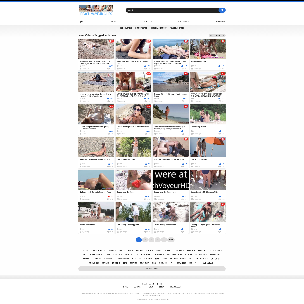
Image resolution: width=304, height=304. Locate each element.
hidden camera (215, 254)
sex (154, 263)
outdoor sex (202, 259)
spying (159, 250)
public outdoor (122, 259)
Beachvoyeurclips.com (149, 299)
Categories (220, 22)
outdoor (215, 259)
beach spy (144, 263)
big (190, 263)
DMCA (161, 287)
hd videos (136, 259)
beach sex (146, 255)
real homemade (215, 250)
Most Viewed (183, 22)
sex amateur (201, 255)
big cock (191, 250)
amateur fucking (174, 254)
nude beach (208, 263)
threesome (108, 259)
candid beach (178, 250)
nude (130, 250)
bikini (197, 263)
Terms (150, 287)
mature (105, 263)
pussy (128, 255)
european (96, 259)
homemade (159, 255)
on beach (163, 263)
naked (167, 250)
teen (107, 255)
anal (171, 263)
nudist (139, 250)
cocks (164, 259)
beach (122, 250)
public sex (94, 263)
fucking (116, 263)
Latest (113, 22)
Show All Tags (152, 269)
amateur (117, 255)
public (86, 259)
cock (84, 255)
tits (125, 263)
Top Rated (147, 22)
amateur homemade (178, 259)
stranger (181, 263)
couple (149, 250)
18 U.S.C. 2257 (175, 287)
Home (81, 22)
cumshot (148, 259)
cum (136, 254)
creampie (112, 250)
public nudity (98, 250)
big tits (133, 263)
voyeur (201, 250)
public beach (96, 255)
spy (157, 259)
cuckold (84, 250)
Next (171, 240)
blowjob (188, 254)
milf (191, 259)
